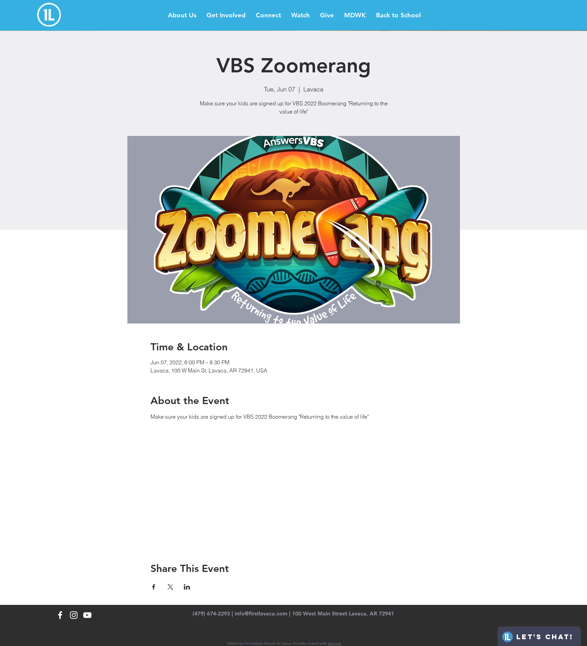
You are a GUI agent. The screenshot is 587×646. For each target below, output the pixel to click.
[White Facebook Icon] (60, 615)
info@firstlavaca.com (261, 613)
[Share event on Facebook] (153, 587)
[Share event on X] (170, 587)
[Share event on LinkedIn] (187, 587)
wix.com (334, 643)
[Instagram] (74, 615)
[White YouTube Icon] (87, 615)
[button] (182, 15)
